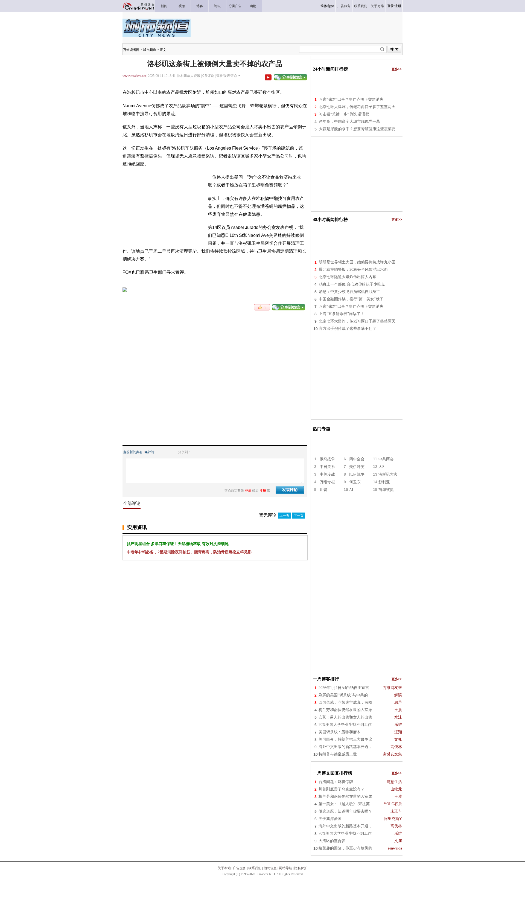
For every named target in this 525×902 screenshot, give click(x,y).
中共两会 (386, 459)
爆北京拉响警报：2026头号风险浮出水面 (353, 269)
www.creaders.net (134, 76)
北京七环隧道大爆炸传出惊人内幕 (347, 277)
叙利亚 (384, 482)
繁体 (331, 6)
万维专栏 (327, 482)
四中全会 (356, 459)
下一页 (299, 515)
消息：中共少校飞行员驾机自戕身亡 (349, 292)
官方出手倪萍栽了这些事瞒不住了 (347, 329)
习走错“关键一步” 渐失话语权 (344, 114)
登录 (390, 6)
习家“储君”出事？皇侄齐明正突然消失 (351, 99)
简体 (323, 6)
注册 (398, 6)
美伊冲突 (356, 467)
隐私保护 (300, 868)
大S (381, 467)
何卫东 (355, 482)
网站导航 (285, 868)
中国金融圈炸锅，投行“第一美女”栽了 (351, 299)
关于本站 (224, 868)
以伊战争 (356, 474)
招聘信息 (270, 868)
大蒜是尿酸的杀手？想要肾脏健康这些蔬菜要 (357, 129)
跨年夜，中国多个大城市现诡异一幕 (349, 122)
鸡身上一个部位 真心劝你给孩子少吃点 (352, 284)
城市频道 (149, 50)
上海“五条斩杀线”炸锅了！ (341, 314)
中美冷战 (327, 474)
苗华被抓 (386, 490)
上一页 (284, 515)
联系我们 (254, 868)
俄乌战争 (327, 459)
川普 (323, 490)
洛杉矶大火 (388, 474)
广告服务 (239, 868)
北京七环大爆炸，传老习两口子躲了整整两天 (357, 107)
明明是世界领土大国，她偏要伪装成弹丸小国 (357, 262)
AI (351, 490)
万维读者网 (131, 50)
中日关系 (327, 467)
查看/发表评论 (226, 76)
